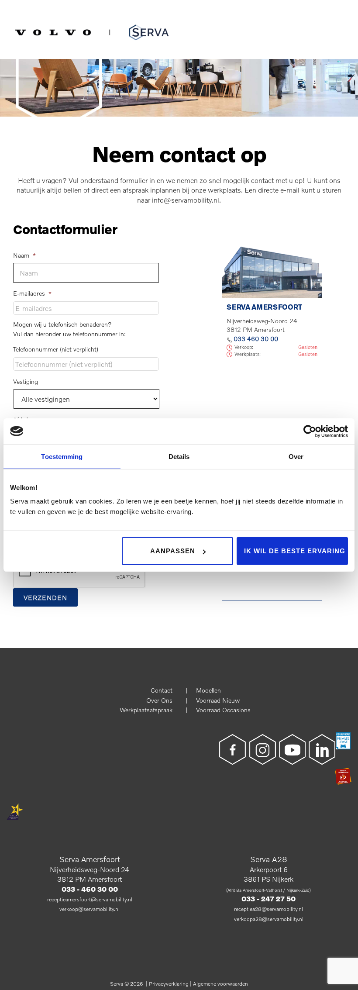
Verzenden (45, 597)
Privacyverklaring (169, 983)
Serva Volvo (36, 30)
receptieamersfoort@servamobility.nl (89, 899)
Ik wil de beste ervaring (294, 551)
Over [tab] (296, 456)
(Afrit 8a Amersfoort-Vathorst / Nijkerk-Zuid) (268, 890)
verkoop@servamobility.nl (89, 909)
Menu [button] (347, 24)
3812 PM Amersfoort (89, 879)
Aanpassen (172, 551)
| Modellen (203, 690)
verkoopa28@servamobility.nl (268, 919)
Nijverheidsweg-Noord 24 (89, 869)
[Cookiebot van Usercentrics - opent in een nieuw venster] (310, 431)
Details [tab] (179, 456)
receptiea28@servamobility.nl (268, 909)
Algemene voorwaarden (220, 983)
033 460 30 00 (256, 338)
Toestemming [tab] (62, 456)
